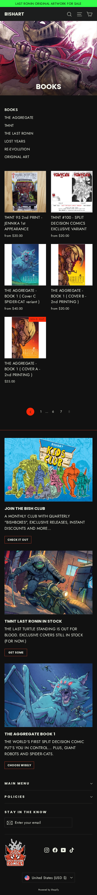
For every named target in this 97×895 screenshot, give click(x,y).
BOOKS (11, 109)
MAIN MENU (17, 783)
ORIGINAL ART (17, 156)
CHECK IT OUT (17, 540)
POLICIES (15, 796)
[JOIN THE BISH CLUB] (48, 470)
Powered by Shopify (48, 889)
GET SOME (15, 652)
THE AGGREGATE (19, 117)
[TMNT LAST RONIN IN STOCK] (48, 582)
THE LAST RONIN (19, 133)
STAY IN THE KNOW (26, 812)
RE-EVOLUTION (17, 149)
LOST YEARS (15, 141)
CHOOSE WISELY (19, 765)
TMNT (9, 125)
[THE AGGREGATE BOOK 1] (48, 695)
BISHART (14, 14)
